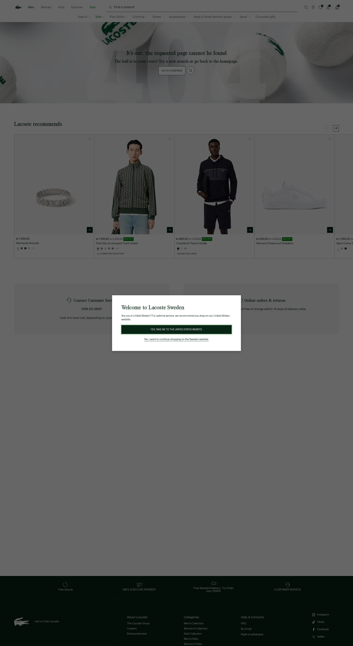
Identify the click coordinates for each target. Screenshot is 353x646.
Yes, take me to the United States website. (176, 329)
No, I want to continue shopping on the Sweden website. (176, 339)
